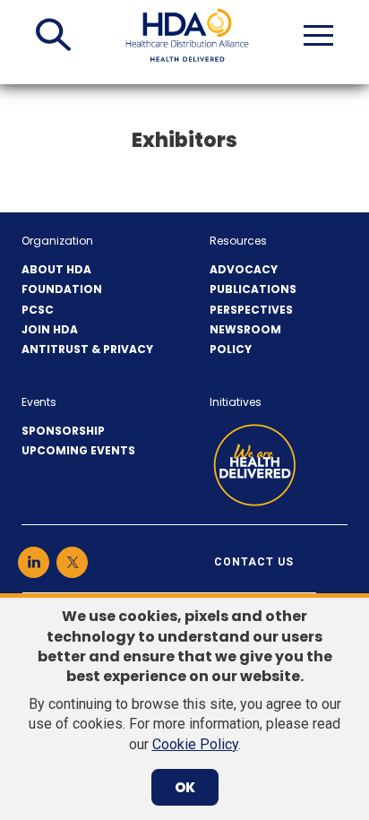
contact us (254, 562)
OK (185, 787)
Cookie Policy (195, 744)
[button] (53, 35)
